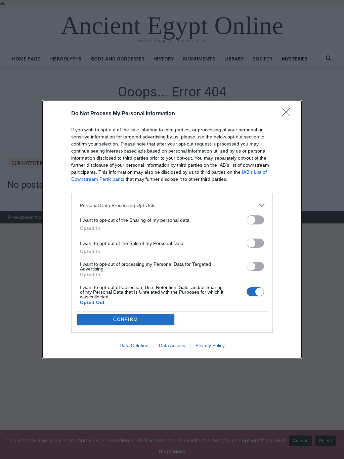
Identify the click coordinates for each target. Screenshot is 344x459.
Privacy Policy (210, 345)
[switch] (255, 219)
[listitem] (172, 205)
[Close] (288, 114)
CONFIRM (125, 319)
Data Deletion (134, 345)
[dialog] (172, 229)
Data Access (172, 345)
